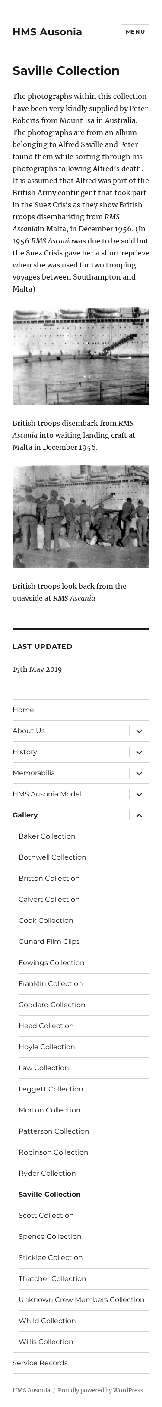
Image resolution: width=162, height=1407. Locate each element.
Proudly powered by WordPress (100, 1390)
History (25, 752)
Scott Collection (46, 1215)
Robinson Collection (54, 1152)
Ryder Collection (47, 1173)
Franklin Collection (51, 984)
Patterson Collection (54, 1131)
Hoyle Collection (47, 1047)
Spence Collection (50, 1236)
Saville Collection (50, 1194)
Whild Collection (47, 1321)
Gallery (25, 815)
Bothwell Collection (52, 857)
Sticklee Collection (51, 1257)
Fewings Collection (52, 962)
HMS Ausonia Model (47, 794)
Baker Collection (47, 836)
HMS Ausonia (47, 32)
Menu (135, 31)
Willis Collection (46, 1342)
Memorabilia (34, 773)
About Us (29, 731)
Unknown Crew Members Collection (82, 1300)
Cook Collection (46, 920)
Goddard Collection (52, 1005)
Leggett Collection (51, 1089)
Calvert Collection (49, 899)
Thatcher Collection (52, 1279)
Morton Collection (50, 1110)
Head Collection (46, 1026)
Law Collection (44, 1068)
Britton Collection (49, 878)
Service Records (40, 1363)
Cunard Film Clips (49, 941)
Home (23, 710)
